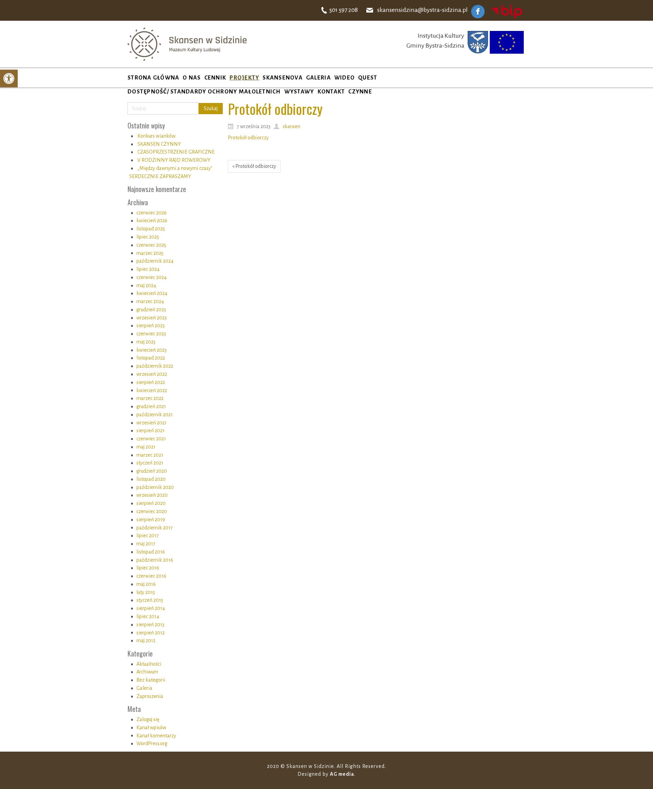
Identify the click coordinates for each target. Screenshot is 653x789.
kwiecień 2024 (151, 293)
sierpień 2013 (150, 624)
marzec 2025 (150, 253)
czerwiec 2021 (151, 438)
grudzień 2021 (151, 406)
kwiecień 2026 (151, 220)
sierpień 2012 (150, 632)
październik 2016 (154, 560)
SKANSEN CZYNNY (159, 144)
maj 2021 (145, 447)
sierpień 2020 (151, 503)
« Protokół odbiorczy (254, 166)
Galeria (144, 688)
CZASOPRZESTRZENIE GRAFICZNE (176, 152)
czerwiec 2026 (151, 212)
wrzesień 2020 (152, 495)
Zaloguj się (147, 719)
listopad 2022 (150, 358)
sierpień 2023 (150, 325)
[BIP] (507, 11)
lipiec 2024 (148, 269)
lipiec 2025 (147, 237)
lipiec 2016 (147, 568)
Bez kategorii (150, 680)
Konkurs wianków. (156, 136)
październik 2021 (154, 414)
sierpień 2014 (150, 608)
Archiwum (147, 671)
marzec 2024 (150, 301)
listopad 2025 (150, 228)
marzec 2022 (150, 398)
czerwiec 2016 (151, 576)
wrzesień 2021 (151, 422)
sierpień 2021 (150, 430)
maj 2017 (145, 543)
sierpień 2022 (150, 382)
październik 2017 (154, 527)
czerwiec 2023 (151, 333)
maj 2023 (145, 342)
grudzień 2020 (151, 471)
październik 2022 (154, 366)
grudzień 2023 (151, 309)
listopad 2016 (150, 552)
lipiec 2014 (147, 616)
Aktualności (148, 664)
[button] (9, 78)
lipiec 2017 (147, 535)
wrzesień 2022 (151, 374)
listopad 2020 (151, 479)
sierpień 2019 (150, 519)
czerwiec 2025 (151, 245)
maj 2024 (146, 285)
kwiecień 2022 (151, 390)
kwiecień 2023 (151, 350)
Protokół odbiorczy (248, 137)
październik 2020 (155, 487)
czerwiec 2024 (151, 277)
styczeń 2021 (149, 463)
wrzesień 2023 (151, 317)
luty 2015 (145, 592)
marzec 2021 (149, 455)
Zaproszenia (149, 696)
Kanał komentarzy (156, 735)
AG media (342, 774)
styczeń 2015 (149, 600)
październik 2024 (154, 261)
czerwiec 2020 (151, 511)
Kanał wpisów (151, 727)
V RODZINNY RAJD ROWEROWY (174, 160)
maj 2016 (146, 584)
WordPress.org (151, 743)
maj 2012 (145, 640)
